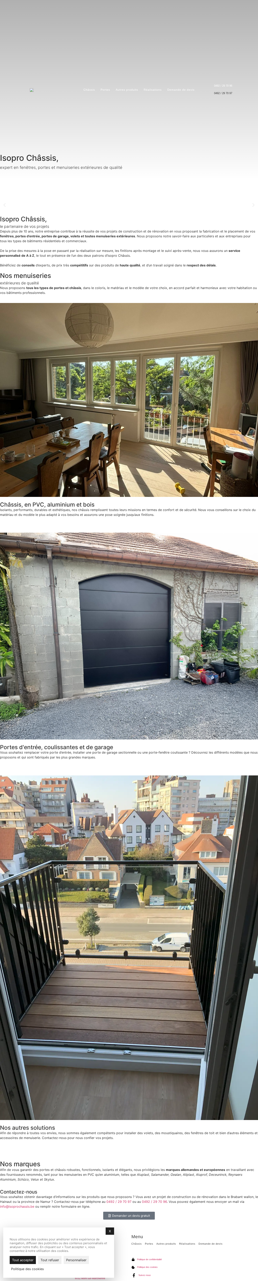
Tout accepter (22, 1260)
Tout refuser (50, 1260)
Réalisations (153, 89)
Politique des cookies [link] (27, 1268)
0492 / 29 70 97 (118, 1202)
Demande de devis (181, 89)
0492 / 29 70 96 (154, 1202)
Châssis (89, 89)
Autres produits (127, 89)
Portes (105, 89)
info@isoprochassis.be (17, 1206)
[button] (4, 205)
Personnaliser (76, 1260)
